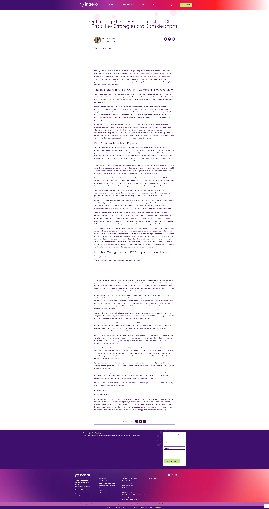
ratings (118, 115)
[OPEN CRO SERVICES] (132, 5)
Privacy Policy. (131, 507)
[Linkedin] (176, 475)
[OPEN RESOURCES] (161, 5)
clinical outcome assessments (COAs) (141, 73)
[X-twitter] (172, 475)
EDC (133, 215)
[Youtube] (169, 475)
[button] (165, 39)
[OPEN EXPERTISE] (115, 5)
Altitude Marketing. (156, 507)
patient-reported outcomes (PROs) (149, 76)
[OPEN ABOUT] (145, 5)
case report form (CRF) (136, 218)
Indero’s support (155, 383)
